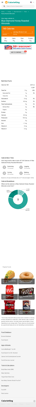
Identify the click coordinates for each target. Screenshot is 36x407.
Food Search (4, 340)
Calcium (3, 115)
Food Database (6, 332)
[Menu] (2, 2)
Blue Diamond (17, 11)
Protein (3, 112)
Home (3, 11)
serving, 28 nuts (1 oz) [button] (20, 32)
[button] (32, 2)
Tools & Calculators (7, 365)
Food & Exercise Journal (7, 360)
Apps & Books (6, 345)
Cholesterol (4, 98)
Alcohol (3, 120)
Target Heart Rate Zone (7, 376)
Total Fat (3, 90)
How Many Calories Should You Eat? (11, 380)
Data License (4, 393)
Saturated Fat (6, 93)
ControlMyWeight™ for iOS (8, 349)
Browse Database (6, 336)
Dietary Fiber (6, 107)
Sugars (5, 109)
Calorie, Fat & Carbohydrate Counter (11, 356)
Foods (9, 11)
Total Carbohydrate (6, 104)
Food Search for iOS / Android (9, 353)
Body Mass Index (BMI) (7, 369)
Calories (3, 85)
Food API (3, 389)
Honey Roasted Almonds (8, 13)
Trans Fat (5, 96)
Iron (2, 123)
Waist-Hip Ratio (5, 373)
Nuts (25, 11)
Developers (5, 386)
